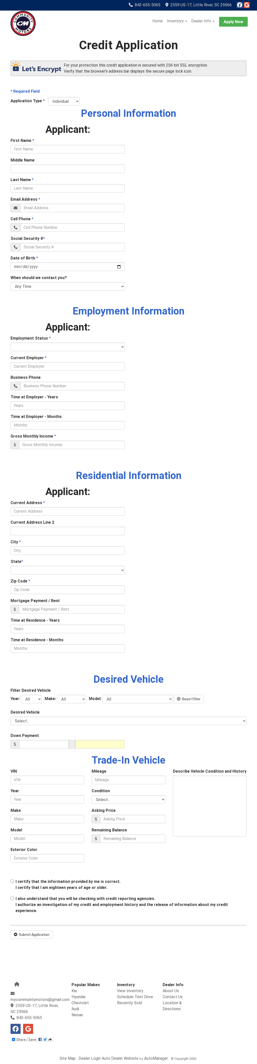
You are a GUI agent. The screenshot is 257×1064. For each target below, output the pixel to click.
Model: (94, 698)
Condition (101, 790)
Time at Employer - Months (36, 416)
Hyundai (78, 996)
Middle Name (23, 160)
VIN (14, 771)
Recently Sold (129, 1002)
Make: (49, 698)
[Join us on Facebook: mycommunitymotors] (240, 5)
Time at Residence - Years (35, 620)
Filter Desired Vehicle (31, 690)
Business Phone (26, 377)
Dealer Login (90, 1058)
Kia (74, 990)
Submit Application (33, 935)
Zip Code (20, 581)
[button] (177, 21)
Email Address (25, 199)
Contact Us (173, 996)
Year (15, 790)
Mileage (99, 771)
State (17, 561)
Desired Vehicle (25, 712)
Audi (75, 1008)
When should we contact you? (39, 277)
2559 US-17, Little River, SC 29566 (200, 5)
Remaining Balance (109, 830)
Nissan (77, 1015)
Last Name (22, 179)
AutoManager (156, 1058)
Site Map (67, 1058)
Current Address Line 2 (32, 522)
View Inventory (130, 990)
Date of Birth (24, 258)
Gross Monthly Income (33, 436)
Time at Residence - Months (37, 639)
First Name (22, 140)
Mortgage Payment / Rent (35, 600)
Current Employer (29, 357)
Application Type (28, 100)
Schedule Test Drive (135, 996)
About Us (171, 990)
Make (16, 810)
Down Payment (25, 735)
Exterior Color (24, 849)
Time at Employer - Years (34, 397)
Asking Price (104, 810)
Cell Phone (22, 219)
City (16, 542)
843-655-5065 (147, 5)
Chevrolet (80, 1002)
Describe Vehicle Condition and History (209, 771)
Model (16, 830)
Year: (15, 698)
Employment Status (31, 338)
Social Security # (28, 238)
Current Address (28, 502)
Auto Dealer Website (120, 1058)
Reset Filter (190, 699)
